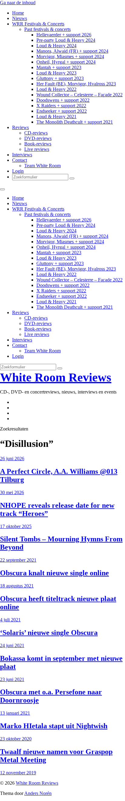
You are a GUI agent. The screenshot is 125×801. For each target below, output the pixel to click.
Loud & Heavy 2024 (56, 45)
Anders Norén (38, 793)
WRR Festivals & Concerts (38, 23)
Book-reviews (37, 143)
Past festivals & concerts (47, 29)
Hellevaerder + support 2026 (63, 34)
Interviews (22, 154)
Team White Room (42, 165)
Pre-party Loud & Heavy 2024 (65, 40)
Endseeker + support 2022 (61, 111)
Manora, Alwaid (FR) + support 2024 (72, 51)
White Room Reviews (55, 377)
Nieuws (19, 18)
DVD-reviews (38, 138)
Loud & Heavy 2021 (56, 116)
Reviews (20, 127)
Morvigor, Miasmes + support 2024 (70, 56)
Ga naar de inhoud (17, 2)
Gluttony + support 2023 (60, 78)
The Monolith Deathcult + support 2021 (74, 122)
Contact (19, 160)
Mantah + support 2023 (58, 67)
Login (18, 171)
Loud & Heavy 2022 (56, 89)
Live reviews (36, 149)
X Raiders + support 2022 (61, 105)
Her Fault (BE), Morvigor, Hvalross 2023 (76, 83)
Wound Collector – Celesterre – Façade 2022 (79, 94)
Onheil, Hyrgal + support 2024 (66, 62)
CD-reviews (36, 132)
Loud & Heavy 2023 (56, 72)
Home (18, 12)
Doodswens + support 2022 (63, 100)
